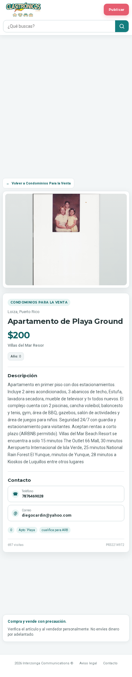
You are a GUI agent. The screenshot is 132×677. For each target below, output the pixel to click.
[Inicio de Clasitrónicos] (52, 9)
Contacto (110, 663)
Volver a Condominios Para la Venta (38, 183)
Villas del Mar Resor (26, 345)
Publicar (116, 9)
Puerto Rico (29, 311)
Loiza (12, 311)
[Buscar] (122, 26)
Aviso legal (88, 663)
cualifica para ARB (55, 530)
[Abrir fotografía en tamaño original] (66, 239)
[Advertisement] (66, 105)
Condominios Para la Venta (39, 302)
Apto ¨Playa (27, 530)
